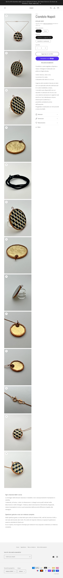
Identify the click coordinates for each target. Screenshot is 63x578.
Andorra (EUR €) (9, 571)
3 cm (38, 31)
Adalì (58, 573)
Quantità (38, 44)
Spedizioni (23, 547)
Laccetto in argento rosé (44, 37)
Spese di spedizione (48, 23)
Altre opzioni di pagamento (47, 62)
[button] (5, 8)
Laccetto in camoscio (43, 41)
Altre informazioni (42, 547)
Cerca (17, 547)
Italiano (21, 571)
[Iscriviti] (29, 557)
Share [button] (39, 127)
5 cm (45, 31)
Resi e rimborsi (32, 547)
